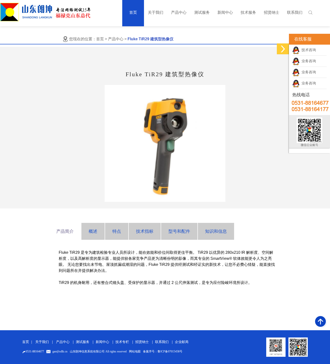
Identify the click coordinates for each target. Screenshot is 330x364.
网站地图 (135, 351)
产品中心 (63, 342)
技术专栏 (122, 342)
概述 (93, 231)
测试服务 (82, 342)
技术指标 (144, 231)
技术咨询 (308, 50)
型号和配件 (179, 231)
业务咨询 (308, 61)
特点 (116, 231)
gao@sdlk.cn (59, 351)
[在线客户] (283, 48)
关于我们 (42, 342)
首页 (100, 39)
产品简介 (65, 231)
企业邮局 (181, 342)
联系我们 (162, 342)
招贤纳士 (142, 342)
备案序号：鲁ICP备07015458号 (162, 351)
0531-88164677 (35, 351)
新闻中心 (102, 342)
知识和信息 (216, 231)
